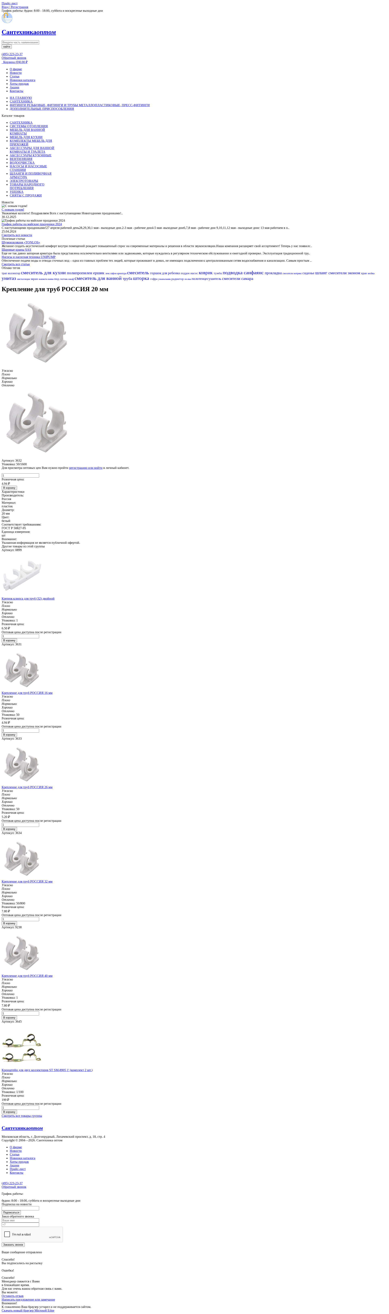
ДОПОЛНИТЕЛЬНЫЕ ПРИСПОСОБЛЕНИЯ (42, 108)
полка (188, 278)
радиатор (178, 278)
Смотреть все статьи (16, 264)
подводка (233, 272)
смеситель (138, 272)
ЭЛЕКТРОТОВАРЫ (24, 181)
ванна (51, 279)
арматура (122, 273)
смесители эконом (344, 273)
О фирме (16, 69)
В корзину (9, 487)
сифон (113, 273)
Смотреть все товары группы (22, 1115)
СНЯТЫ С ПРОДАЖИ (26, 195)
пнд (57, 278)
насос (194, 273)
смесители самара (237, 278)
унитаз (9, 278)
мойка (371, 273)
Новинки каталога (22, 80)
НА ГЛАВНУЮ (21, 98)
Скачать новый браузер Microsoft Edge (28, 1310)
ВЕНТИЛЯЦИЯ (21, 159)
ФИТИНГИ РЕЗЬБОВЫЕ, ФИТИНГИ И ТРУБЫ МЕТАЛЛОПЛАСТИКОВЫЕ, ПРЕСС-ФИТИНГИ (80, 105)
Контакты (16, 91)
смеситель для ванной (99, 278)
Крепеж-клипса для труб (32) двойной (28, 598)
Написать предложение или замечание (28, 1299)
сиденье (308, 273)
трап (5, 273)
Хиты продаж (19, 83)
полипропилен (80, 273)
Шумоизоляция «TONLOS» (21, 242)
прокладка (274, 273)
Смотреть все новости (17, 235)
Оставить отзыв (13, 1296)
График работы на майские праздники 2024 (32, 224)
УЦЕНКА (17, 191)
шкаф (71, 279)
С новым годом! (13, 209)
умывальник (164, 279)
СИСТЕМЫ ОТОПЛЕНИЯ (29, 126)
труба (128, 278)
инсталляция (24, 279)
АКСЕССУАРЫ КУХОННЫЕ (30, 155)
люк (107, 273)
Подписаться (11, 1212)
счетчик (64, 279)
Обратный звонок (14, 57)
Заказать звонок (13, 1244)
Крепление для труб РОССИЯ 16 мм (27, 693)
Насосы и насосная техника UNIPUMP (29, 257)
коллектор (14, 273)
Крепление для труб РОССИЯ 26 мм (27, 787)
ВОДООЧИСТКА (22, 162)
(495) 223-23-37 (12, 54)
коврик (206, 272)
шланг (321, 272)
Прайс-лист (18, 1169)
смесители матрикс (292, 273)
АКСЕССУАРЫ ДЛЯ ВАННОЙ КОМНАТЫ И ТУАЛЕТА (32, 149)
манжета (43, 279)
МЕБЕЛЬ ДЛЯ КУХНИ (26, 137)
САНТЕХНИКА (21, 101)
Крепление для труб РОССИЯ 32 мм (27, 881)
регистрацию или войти (86, 468)
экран (35, 278)
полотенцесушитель (207, 279)
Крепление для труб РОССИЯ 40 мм (27, 975)
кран (364, 273)
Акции (14, 87)
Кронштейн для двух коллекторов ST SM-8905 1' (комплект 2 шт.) (47, 1070)
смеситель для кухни (44, 272)
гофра (154, 278)
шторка (141, 278)
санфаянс (254, 272)
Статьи (14, 76)
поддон (185, 273)
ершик (99, 273)
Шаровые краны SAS (16, 249)
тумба (218, 273)
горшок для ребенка (165, 273)
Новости (16, 72)
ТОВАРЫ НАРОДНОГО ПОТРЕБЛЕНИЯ (27, 186)
